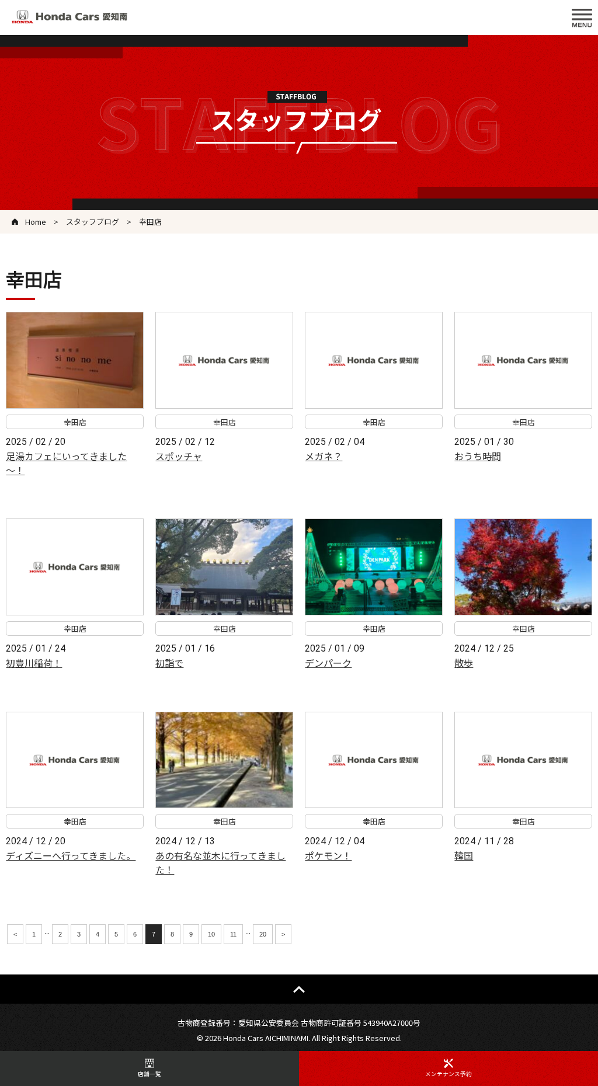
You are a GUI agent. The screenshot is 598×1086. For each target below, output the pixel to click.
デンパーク (328, 663)
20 (262, 934)
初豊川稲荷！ (34, 663)
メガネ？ (323, 456)
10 (211, 934)
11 (233, 934)
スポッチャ (178, 456)
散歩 (463, 663)
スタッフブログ (92, 221)
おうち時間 (477, 456)
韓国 (463, 855)
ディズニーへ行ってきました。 (70, 855)
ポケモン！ (328, 855)
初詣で (169, 663)
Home (35, 221)
